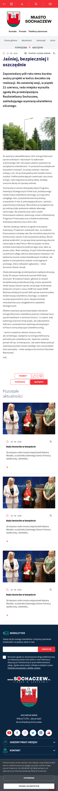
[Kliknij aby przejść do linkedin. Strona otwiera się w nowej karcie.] (41, 733)
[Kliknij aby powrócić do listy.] (29, 47)
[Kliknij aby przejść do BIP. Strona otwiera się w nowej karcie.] (49, 733)
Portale (22, 31)
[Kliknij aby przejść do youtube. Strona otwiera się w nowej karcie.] (9, 733)
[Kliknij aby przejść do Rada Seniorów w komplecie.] (29, 419)
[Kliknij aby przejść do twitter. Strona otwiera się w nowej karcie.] (33, 733)
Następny (37, 47)
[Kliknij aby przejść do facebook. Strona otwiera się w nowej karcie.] (17, 733)
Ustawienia (29, 778)
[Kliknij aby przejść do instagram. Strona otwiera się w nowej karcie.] (25, 733)
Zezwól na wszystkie (29, 786)
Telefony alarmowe (37, 31)
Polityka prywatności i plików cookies (24, 668)
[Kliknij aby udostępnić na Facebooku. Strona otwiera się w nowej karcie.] (34, 376)
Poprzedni (21, 47)
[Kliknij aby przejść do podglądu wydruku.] (41, 376)
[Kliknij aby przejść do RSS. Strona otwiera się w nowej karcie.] (54, 53)
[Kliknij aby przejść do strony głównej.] (22, 4)
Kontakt (13, 31)
